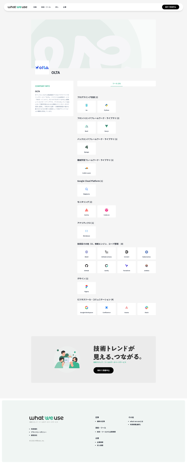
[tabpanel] (116, 207)
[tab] (117, 83)
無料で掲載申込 (170, 7)
